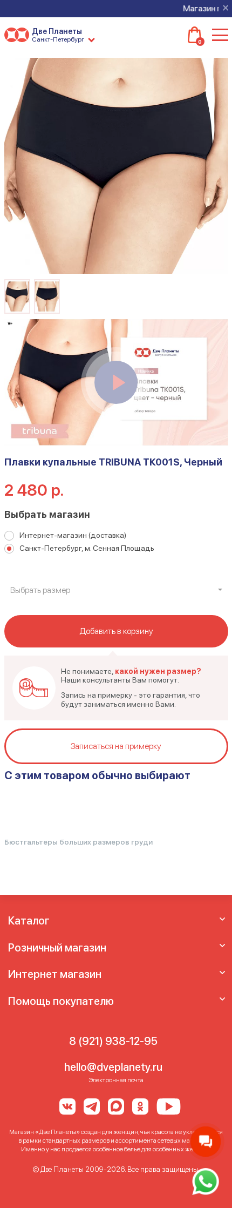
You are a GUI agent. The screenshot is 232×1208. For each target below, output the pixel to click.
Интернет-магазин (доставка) (72, 535)
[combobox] (116, 590)
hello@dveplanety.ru (113, 1067)
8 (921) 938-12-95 (113, 1041)
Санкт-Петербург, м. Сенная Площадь (86, 548)
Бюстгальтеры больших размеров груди (78, 842)
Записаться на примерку (116, 746)
